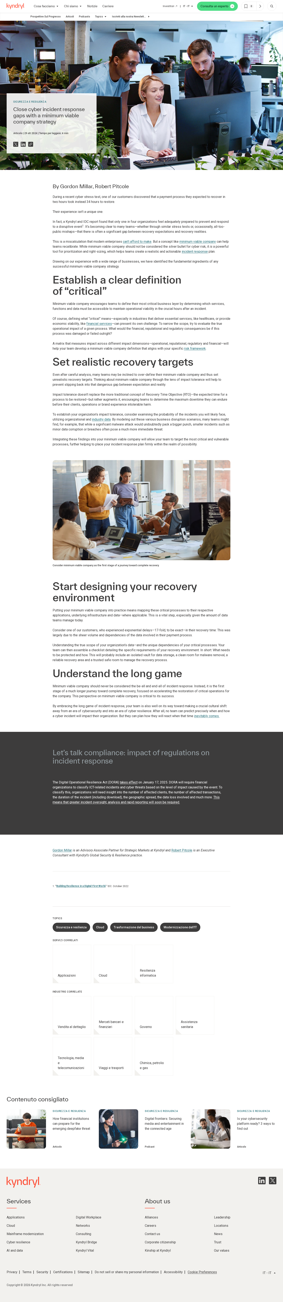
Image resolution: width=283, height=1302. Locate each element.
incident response (195, 251)
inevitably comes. (206, 716)
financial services (99, 324)
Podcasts (84, 16)
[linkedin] (262, 1180)
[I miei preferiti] (260, 6)
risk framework (195, 348)
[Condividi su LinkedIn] (23, 144)
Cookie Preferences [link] (202, 1272)
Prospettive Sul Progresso (45, 16)
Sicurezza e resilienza (29, 101)
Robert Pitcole (112, 186)
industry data (101, 419)
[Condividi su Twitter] (15, 144)
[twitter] (272, 1180)
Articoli (70, 16)
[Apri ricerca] (271, 6)
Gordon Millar (76, 186)
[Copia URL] (30, 144)
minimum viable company (197, 242)
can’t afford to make (137, 242)
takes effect (129, 782)
